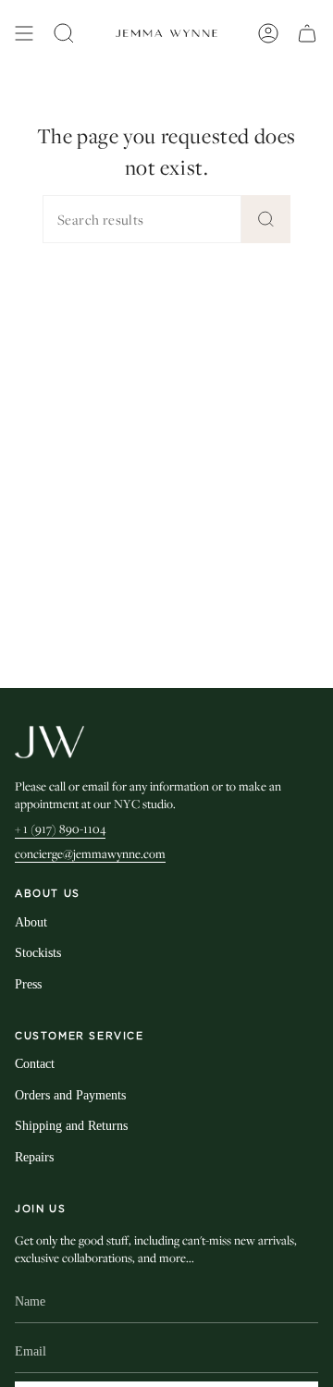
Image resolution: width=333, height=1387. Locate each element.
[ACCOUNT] (268, 33)
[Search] (265, 219)
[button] (64, 33)
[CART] (307, 33)
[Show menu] (24, 33)
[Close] (305, 880)
